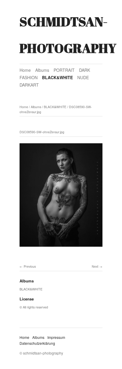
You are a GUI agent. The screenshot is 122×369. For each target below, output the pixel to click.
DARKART (29, 85)
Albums (42, 70)
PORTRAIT (64, 70)
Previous (30, 266)
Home (25, 70)
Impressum (56, 337)
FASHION (29, 77)
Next (95, 266)
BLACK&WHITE (57, 77)
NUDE (83, 77)
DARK (84, 70)
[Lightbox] (61, 248)
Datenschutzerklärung (37, 343)
